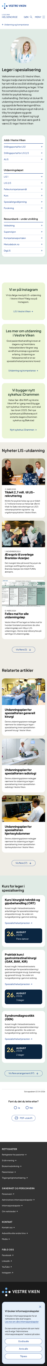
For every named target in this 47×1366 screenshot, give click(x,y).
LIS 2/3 (7, 183)
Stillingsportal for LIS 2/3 (16, 153)
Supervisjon (10, 231)
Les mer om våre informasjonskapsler (22, 1321)
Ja (19, 1107)
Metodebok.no (11, 244)
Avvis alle (23, 1348)
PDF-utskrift (26, 1118)
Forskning (9, 208)
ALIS (6, 159)
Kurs (6, 195)
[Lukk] (40, 1307)
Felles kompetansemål (15, 189)
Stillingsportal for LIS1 (15, 146)
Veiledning (9, 225)
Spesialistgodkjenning (15, 201)
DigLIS (7, 250)
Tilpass (23, 1356)
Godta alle (23, 1341)
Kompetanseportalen (15, 238)
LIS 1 (6, 176)
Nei (31, 1107)
